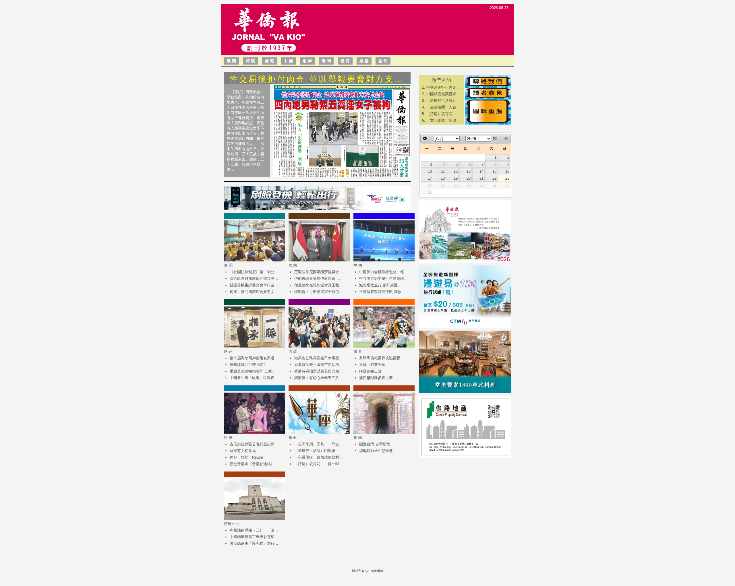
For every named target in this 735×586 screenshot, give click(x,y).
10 (430, 171)
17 (430, 178)
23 (507, 178)
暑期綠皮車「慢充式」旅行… (254, 543)
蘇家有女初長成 (243, 451)
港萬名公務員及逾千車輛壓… (318, 358)
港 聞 (326, 61)
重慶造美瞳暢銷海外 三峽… (253, 371)
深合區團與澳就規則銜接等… (254, 278)
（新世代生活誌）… (443, 100)
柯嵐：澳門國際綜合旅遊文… (254, 292)
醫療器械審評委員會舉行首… (254, 285)
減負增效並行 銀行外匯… (380, 285)
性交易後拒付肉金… (443, 87)
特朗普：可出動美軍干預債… (318, 292)
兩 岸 (307, 61)
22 (494, 178)
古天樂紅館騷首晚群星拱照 (252, 444)
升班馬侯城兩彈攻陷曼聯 (379, 358)
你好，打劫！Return (246, 457)
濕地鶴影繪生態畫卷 (376, 451)
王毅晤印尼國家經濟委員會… (318, 272)
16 (507, 171)
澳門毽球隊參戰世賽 (376, 378)
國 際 (269, 61)
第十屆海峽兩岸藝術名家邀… (254, 358)
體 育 (345, 61)
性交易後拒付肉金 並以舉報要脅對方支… (317, 79)
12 (456, 171)
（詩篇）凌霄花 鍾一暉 (316, 464)
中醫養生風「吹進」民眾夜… (254, 378)
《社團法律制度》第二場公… (254, 272)
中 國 (288, 61)
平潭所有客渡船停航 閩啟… (382, 292)
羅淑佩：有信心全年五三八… (318, 378)
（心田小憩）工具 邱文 (316, 444)
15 (494, 171)
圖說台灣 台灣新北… (376, 444)
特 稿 (250, 61)
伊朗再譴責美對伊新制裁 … (317, 278)
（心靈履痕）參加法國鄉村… (318, 457)
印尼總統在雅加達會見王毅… (318, 285)
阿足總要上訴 (370, 371)
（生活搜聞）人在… (443, 107)
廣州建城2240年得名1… (250, 364)
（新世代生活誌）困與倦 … (317, 451)
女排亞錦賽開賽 (372, 364)
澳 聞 (231, 61)
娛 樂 (364, 61)
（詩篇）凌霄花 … (443, 114)
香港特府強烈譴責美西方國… (318, 371)
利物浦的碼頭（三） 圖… (254, 530)
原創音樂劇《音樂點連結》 (252, 464)
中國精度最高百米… (443, 94)
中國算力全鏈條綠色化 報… (383, 272)
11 (443, 171)
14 (481, 171)
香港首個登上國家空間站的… (318, 364)
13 (469, 171)
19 (456, 178)
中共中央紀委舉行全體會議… (383, 278)
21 (481, 178)
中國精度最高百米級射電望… (254, 537)
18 (443, 178)
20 (469, 178)
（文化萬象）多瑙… (443, 120)
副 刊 (383, 61)
